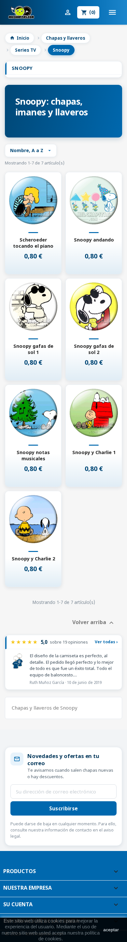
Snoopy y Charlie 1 (94, 452)
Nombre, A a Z (31, 150)
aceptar (111, 929)
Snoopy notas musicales (33, 455)
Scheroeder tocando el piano (33, 243)
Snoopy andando (94, 240)
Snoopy (22, 68)
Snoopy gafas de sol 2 (94, 349)
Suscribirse (63, 808)
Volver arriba (93, 623)
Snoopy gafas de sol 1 (33, 349)
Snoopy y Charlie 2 (33, 559)
